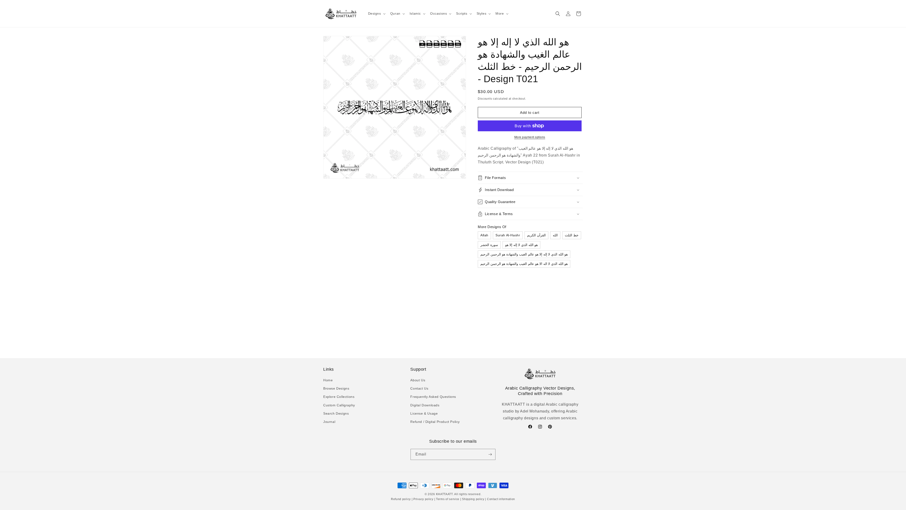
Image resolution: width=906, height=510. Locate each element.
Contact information (500, 499)
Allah (484, 235)
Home (328, 380)
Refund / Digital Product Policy (435, 422)
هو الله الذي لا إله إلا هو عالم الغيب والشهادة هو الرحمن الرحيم (524, 254)
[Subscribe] (490, 454)
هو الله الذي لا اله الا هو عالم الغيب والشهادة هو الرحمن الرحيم (524, 264)
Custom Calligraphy (339, 405)
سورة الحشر (489, 245)
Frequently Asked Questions (433, 397)
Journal (329, 422)
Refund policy (401, 499)
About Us (417, 380)
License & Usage (424, 413)
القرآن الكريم (536, 235)
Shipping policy (473, 499)
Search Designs (336, 413)
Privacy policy (423, 499)
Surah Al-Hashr (507, 235)
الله (555, 235)
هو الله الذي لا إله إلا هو (521, 245)
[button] (376, 13)
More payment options (529, 137)
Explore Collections (338, 397)
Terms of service (447, 499)
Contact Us (419, 388)
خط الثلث (572, 235)
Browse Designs (336, 388)
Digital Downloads (424, 405)
